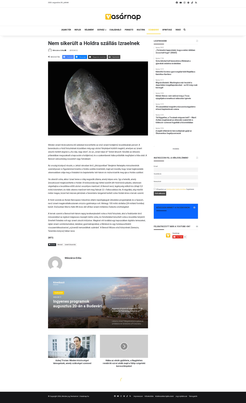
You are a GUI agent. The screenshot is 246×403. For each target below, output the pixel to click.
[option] (98, 302)
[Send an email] (65, 50)
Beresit (60, 244)
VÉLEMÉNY (89, 30)
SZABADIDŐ (153, 30)
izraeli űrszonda (70, 244)
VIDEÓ (178, 30)
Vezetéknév (157, 174)
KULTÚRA (141, 30)
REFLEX (78, 30)
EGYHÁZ (100, 30)
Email (156, 166)
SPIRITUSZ (167, 30)
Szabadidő (59, 293)
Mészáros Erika (58, 50)
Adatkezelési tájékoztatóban (176, 189)
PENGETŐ (129, 30)
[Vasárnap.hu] (123, 17)
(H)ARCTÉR (66, 30)
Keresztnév (157, 181)
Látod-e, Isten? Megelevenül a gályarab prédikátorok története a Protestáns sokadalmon (79, 303)
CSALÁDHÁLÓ (115, 30)
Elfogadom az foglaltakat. (175, 189)
